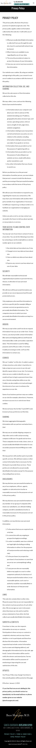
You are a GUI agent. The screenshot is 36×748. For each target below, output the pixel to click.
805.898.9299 (19, 2)
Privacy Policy (9, 734)
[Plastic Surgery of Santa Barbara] (6, 3)
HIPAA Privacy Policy (18, 737)
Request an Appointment (22, 4)
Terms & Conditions (23, 734)
